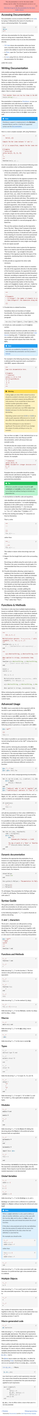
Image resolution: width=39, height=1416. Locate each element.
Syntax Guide (8, 901)
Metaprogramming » (31, 1411)
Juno (7, 57)
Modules (5, 1105)
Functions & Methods (13, 605)
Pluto (7, 52)
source (34, 1405)
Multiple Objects (9, 1279)
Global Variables (9, 1176)
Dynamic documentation (13, 855)
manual (8, 353)
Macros (5, 1018)
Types (4, 1046)
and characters (11, 920)
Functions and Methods (12, 954)
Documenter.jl (13, 1413)
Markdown (25, 101)
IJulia (35, 18)
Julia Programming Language (28, 1413)
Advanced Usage (10, 704)
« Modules (4, 1411)
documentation (17, 126)
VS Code (7, 45)
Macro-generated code (12, 1321)
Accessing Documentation (16, 14)
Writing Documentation (14, 68)
